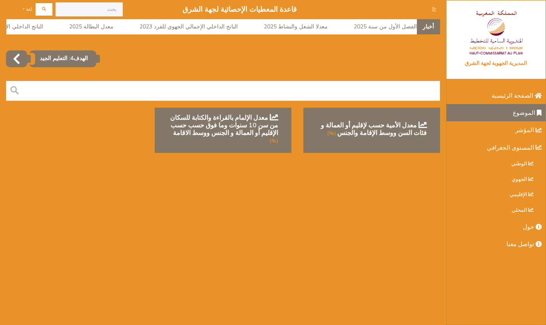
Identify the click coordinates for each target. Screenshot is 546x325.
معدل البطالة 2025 (96, 26)
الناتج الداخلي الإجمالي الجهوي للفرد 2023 (193, 26)
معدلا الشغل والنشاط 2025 (300, 26)
